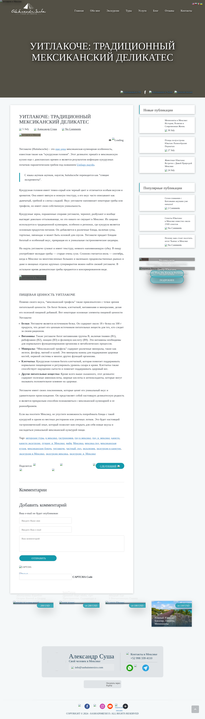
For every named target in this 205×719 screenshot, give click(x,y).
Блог (155, 10)
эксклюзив (89, 448)
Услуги (142, 10)
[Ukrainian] (201, 4)
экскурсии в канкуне (108, 448)
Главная (79, 10)
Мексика (78, 443)
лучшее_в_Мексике (53, 443)
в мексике (51, 437)
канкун (115, 437)
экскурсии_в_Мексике (82, 453)
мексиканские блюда (39, 448)
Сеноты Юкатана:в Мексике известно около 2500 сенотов (177, 221)
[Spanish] (198, 4)
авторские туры (35, 437)
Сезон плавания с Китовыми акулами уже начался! (176, 201)
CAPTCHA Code (82, 576)
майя (69, 443)
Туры (129, 10)
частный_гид (73, 448)
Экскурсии (113, 10)
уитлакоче (59, 448)
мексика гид (92, 443)
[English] (193, 4)
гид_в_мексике (101, 437)
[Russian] (196, 4)
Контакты (186, 10)
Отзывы (169, 10)
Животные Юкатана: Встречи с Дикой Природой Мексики (178, 163)
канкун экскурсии (29, 443)
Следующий (108, 466)
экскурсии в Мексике (31, 453)
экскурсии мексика (57, 453)
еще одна (60, 148)
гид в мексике (83, 437)
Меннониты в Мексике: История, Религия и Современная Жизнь (176, 123)
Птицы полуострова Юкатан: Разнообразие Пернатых (176, 143)
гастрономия (66, 437)
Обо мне (95, 10)
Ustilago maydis (85, 164)
